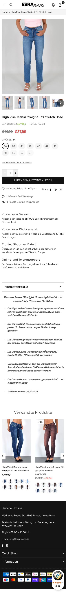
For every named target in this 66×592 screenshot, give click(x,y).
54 (30, 152)
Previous (3, 456)
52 (22, 152)
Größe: (9, 139)
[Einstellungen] (53, 4)
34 (5, 146)
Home (5, 12)
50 (13, 152)
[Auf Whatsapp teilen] (56, 189)
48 (5, 152)
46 (55, 146)
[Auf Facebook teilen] (51, 189)
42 (38, 146)
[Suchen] (11, 4)
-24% (40, 422)
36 (13, 146)
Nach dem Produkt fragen (17, 162)
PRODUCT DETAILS (16, 287)
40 (30, 146)
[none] (7, 102)
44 (46, 146)
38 (22, 146)
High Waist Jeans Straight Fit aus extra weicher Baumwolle (49, 470)
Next (63, 456)
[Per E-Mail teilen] (61, 189)
